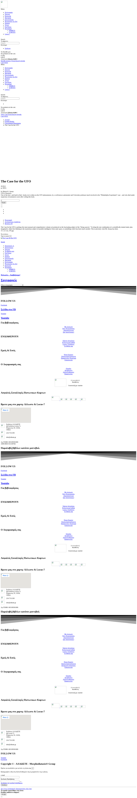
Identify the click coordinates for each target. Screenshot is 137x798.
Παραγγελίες (68, 374)
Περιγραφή (8, 220)
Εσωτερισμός (9, 20)
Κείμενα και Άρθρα (68, 342)
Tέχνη (7, 25)
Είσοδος (68, 368)
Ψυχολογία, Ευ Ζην (11, 21)
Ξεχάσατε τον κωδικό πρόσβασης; (12, 783)
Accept (4, 794)
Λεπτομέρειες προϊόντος (12, 222)
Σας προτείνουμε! (68, 332)
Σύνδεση (4, 785)
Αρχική (3, 242)
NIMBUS (12, 30)
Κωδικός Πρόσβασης (7, 779)
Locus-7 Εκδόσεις (68, 344)
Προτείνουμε (9, 247)
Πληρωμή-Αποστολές (68, 665)
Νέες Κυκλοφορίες (68, 328)
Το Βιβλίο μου (9, 251)
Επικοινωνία (69, 360)
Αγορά (3, 202)
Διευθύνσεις (68, 370)
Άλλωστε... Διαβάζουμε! (10, 275)
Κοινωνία (8, 16)
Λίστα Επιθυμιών (68, 372)
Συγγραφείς (9, 280)
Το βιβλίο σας (68, 346)
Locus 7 (7, 34)
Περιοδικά (8, 29)
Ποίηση (7, 23)
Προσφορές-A (9, 246)
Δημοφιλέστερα (68, 330)
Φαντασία (8, 18)
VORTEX (12, 32)
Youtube (5, 318)
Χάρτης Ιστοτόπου (68, 341)
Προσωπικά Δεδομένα (68, 356)
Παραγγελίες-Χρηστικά (68, 358)
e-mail (3, 775)
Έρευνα (7, 14)
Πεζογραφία (9, 12)
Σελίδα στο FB (8, 309)
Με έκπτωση (68, 327)
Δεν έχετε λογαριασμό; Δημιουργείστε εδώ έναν (16, 789)
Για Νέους (8, 27)
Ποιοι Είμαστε (68, 355)
